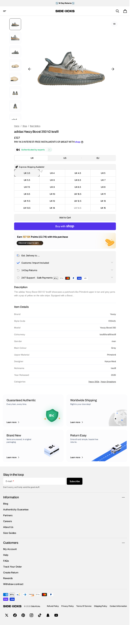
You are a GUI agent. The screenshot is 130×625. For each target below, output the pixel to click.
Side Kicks (35, 606)
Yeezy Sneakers (106, 382)
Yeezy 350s (91, 382)
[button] (4, 11)
